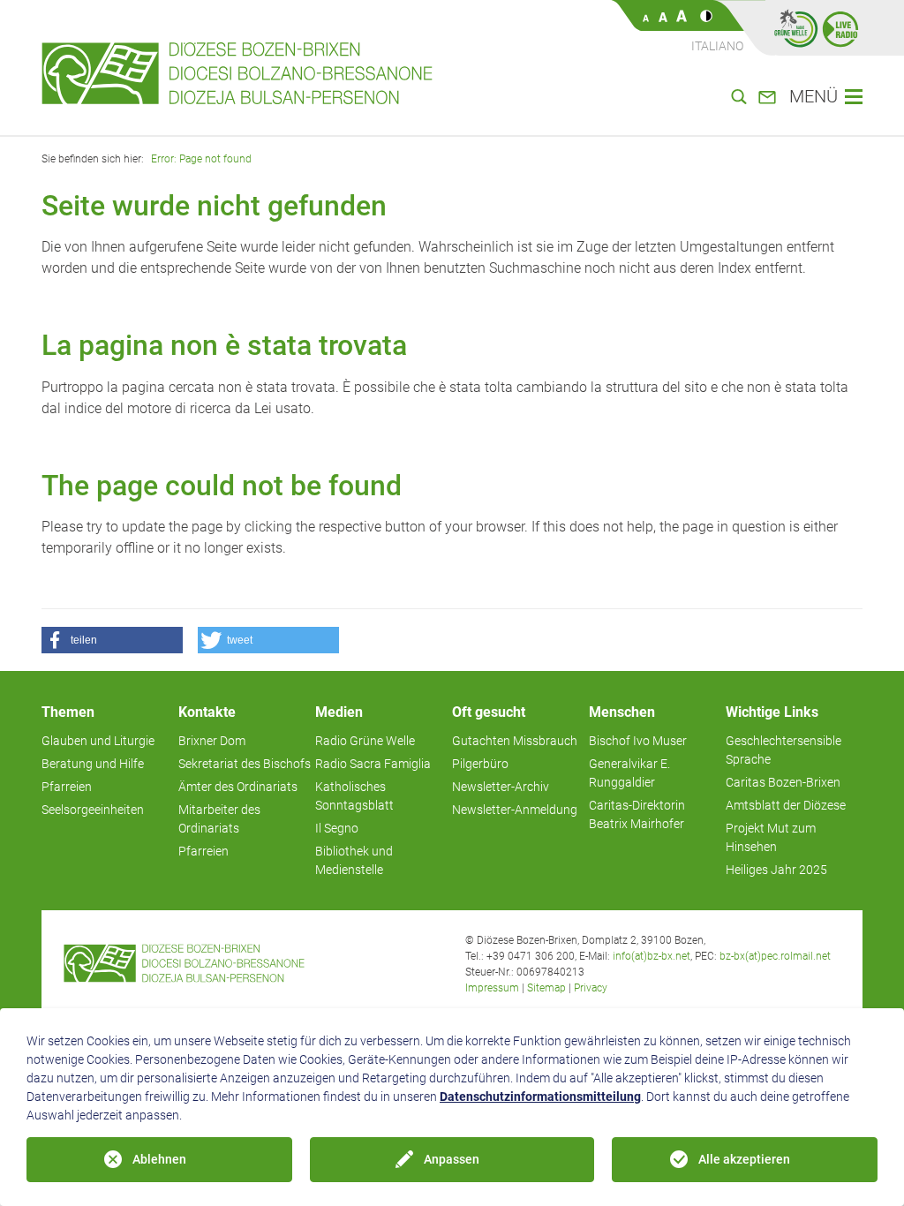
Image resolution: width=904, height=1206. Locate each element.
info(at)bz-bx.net (651, 956)
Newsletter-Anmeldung (514, 810)
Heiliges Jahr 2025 (776, 870)
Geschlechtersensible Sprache (783, 750)
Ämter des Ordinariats (238, 787)
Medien (339, 712)
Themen (67, 712)
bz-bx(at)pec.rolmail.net (775, 956)
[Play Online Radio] (840, 28)
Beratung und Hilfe (92, 764)
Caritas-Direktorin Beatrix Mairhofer (637, 814)
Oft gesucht (488, 712)
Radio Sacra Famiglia (373, 764)
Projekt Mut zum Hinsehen (771, 837)
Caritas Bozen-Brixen (783, 782)
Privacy (590, 988)
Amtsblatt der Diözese (786, 805)
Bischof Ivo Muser (638, 741)
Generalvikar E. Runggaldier (629, 773)
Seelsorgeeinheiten (92, 810)
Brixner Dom (211, 741)
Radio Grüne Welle (365, 741)
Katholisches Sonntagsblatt (354, 796)
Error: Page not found (201, 159)
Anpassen (451, 1159)
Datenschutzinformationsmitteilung (540, 1096)
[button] (112, 640)
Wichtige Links (772, 712)
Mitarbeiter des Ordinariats (219, 819)
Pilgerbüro (480, 764)
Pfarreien (66, 787)
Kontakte (207, 712)
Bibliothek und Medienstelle (354, 860)
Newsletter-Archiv (500, 787)
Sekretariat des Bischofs (244, 764)
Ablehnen (159, 1159)
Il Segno (336, 828)
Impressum (492, 988)
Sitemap (546, 988)
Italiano (717, 46)
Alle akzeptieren (744, 1159)
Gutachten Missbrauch (514, 741)
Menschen (622, 712)
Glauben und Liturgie (97, 741)
